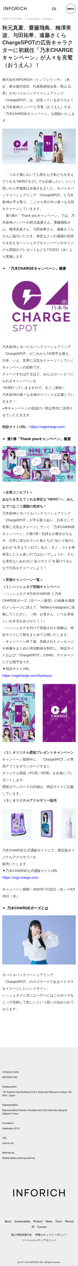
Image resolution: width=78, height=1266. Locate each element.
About (8, 1221)
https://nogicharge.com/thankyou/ (27, 675)
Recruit (69, 1221)
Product (38, 1221)
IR (33, 1227)
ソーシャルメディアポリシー (39, 1240)
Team (58, 1221)
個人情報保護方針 (21, 1234)
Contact (42, 1227)
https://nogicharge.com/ (47, 426)
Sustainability (22, 1221)
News (49, 1221)
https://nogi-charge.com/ (20, 877)
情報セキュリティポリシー (51, 1234)
